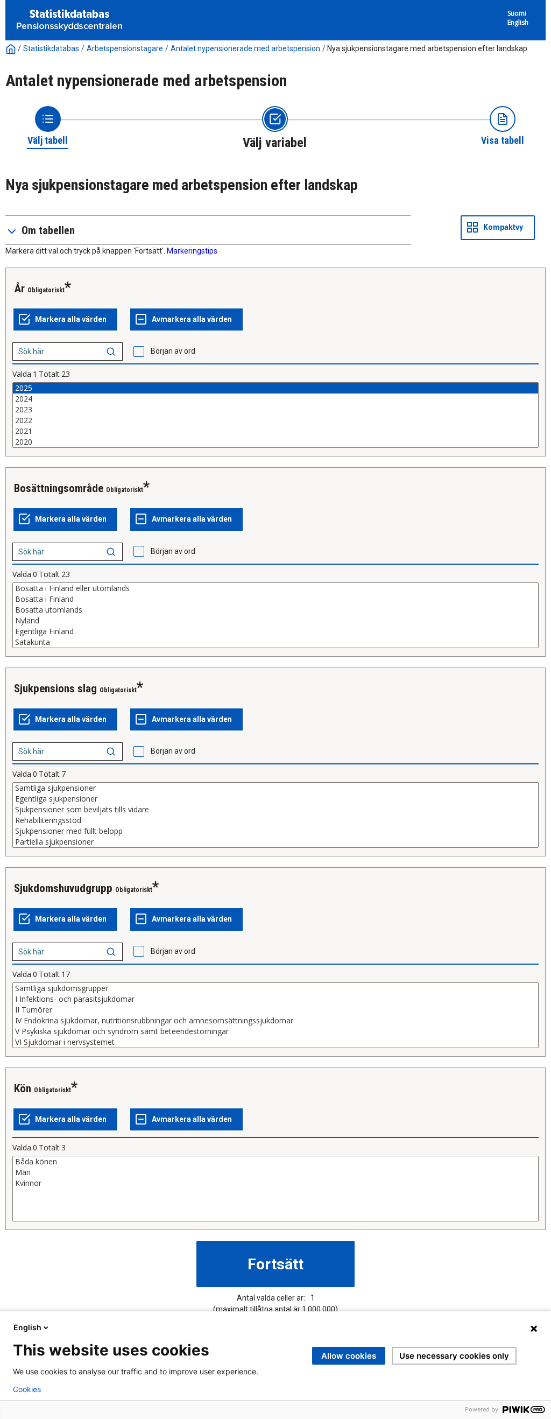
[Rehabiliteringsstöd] (275, 820)
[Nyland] (275, 620)
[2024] (275, 399)
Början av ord (173, 351)
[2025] (275, 388)
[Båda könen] (275, 1161)
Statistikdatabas (51, 48)
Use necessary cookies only (454, 1356)
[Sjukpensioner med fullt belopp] (275, 831)
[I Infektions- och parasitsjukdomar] (275, 999)
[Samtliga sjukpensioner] (275, 788)
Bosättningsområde (58, 488)
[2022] (275, 420)
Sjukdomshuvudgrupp (63, 888)
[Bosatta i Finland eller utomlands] (275, 588)
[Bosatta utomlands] (275, 610)
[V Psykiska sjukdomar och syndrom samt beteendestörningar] (275, 1031)
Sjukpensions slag (55, 688)
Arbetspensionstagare (125, 48)
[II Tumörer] (275, 1009)
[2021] (275, 431)
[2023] (275, 409)
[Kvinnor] (275, 1183)
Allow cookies (348, 1356)
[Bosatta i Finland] (275, 599)
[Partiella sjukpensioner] (275, 842)
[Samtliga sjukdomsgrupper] (275, 988)
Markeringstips (192, 251)
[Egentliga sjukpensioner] (275, 798)
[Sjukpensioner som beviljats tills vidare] (275, 809)
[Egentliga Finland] (275, 631)
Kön (22, 1088)
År (19, 288)
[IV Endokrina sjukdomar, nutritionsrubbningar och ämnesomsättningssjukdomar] (275, 1020)
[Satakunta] (275, 642)
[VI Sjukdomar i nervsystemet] (275, 1042)
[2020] (275, 442)
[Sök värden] (111, 351)
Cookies (27, 1389)
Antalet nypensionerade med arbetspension (245, 48)
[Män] (275, 1172)
